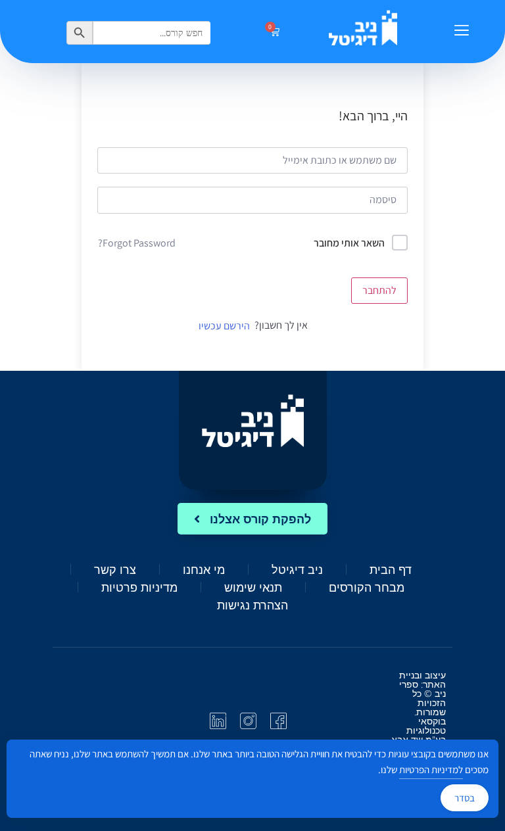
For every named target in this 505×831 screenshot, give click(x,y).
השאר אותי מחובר (349, 243)
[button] (461, 31)
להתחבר (379, 290)
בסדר (464, 798)
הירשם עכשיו (224, 326)
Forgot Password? (137, 243)
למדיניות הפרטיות (431, 769)
